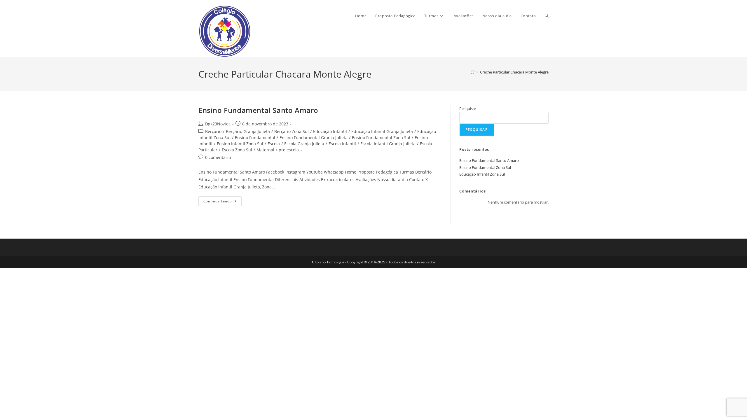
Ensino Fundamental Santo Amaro (258, 110)
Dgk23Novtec (218, 124)
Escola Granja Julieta (304, 143)
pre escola (289, 150)
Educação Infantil (330, 131)
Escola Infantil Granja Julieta (388, 143)
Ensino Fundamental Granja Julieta (314, 137)
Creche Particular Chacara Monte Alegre (514, 72)
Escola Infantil (342, 143)
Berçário (213, 131)
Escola (274, 143)
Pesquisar (467, 108)
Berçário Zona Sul (291, 131)
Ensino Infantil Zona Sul (240, 143)
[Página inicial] (472, 72)
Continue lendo (222, 202)
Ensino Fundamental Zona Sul (381, 137)
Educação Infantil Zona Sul (482, 174)
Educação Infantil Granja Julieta (382, 131)
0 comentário (218, 157)
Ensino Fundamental (255, 137)
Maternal (265, 150)
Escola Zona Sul (237, 150)
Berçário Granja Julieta (248, 131)
